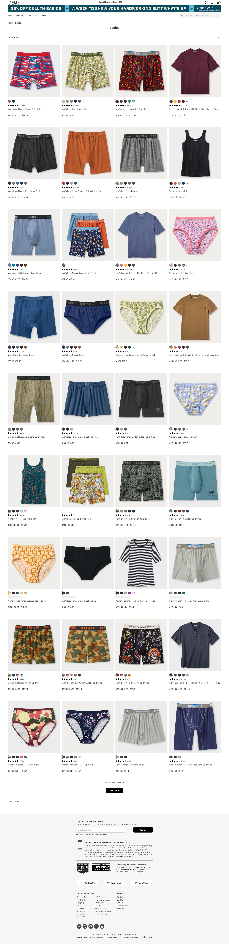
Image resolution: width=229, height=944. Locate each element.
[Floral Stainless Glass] (183, 265)
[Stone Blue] (9, 265)
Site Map (149, 937)
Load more (114, 790)
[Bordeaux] (17, 511)
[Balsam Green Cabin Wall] (117, 511)
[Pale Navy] (75, 183)
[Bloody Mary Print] (129, 675)
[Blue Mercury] (79, 101)
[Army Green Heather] (67, 101)
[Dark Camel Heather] (171, 347)
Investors (120, 908)
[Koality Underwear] (75, 757)
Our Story (120, 897)
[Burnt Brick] (175, 183)
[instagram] (102, 926)
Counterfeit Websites (102, 911)
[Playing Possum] (171, 265)
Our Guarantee (100, 908)
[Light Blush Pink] (21, 593)
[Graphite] (25, 183)
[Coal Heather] (133, 265)
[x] (85, 926)
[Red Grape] (21, 757)
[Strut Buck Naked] (75, 675)
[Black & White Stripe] (117, 593)
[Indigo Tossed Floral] (133, 593)
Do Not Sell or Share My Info (133, 937)
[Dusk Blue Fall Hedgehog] (179, 265)
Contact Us (81, 897)
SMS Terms (98, 897)
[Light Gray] (171, 593)
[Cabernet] (21, 347)
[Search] (182, 15)
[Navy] (171, 675)
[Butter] (171, 429)
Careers (120, 903)
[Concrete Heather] (125, 593)
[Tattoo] (117, 675)
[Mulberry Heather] (171, 101)
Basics (18, 23)
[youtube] (90, 926)
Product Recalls (100, 914)
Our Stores (121, 900)
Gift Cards (98, 906)
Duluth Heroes (122, 906)
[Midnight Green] (183, 593)
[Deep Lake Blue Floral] (129, 347)
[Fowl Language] (63, 101)
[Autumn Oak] (175, 101)
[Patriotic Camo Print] (9, 101)
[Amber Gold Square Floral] (121, 347)
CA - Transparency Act (113, 937)
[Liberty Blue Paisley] (183, 183)
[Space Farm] (63, 265)
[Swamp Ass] (125, 675)
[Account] (212, 2)
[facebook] (79, 926)
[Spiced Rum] (63, 183)
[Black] (75, 101)
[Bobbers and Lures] (21, 675)
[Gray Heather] (71, 183)
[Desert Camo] (9, 675)
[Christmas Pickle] (17, 757)
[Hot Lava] (117, 101)
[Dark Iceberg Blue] (21, 511)
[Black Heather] (71, 101)
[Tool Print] (79, 675)
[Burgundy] (133, 183)
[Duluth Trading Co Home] (14, 3)
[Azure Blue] (13, 265)
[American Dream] (121, 675)
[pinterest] (96, 926)
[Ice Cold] (133, 101)
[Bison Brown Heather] (179, 347)
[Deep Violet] (129, 593)
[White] (71, 593)
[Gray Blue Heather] (117, 265)
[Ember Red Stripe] (25, 511)
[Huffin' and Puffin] (129, 101)
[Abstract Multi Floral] (9, 757)
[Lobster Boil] (79, 757)
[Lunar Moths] (25, 757)
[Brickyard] (179, 101)
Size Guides (99, 903)
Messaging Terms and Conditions (110, 856)
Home (10, 23)
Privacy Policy (102, 834)
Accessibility (81, 911)
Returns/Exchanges (102, 900)
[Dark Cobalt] (21, 183)
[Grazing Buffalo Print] (13, 101)
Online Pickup (82, 908)
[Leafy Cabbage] (117, 347)
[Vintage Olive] (183, 675)
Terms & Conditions (96, 937)
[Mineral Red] (121, 265)
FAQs (79, 906)
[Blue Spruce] (17, 347)
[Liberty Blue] (9, 347)
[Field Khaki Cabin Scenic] (25, 347)
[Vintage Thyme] (187, 675)
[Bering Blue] (121, 101)
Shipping (80, 903)
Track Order (81, 900)
